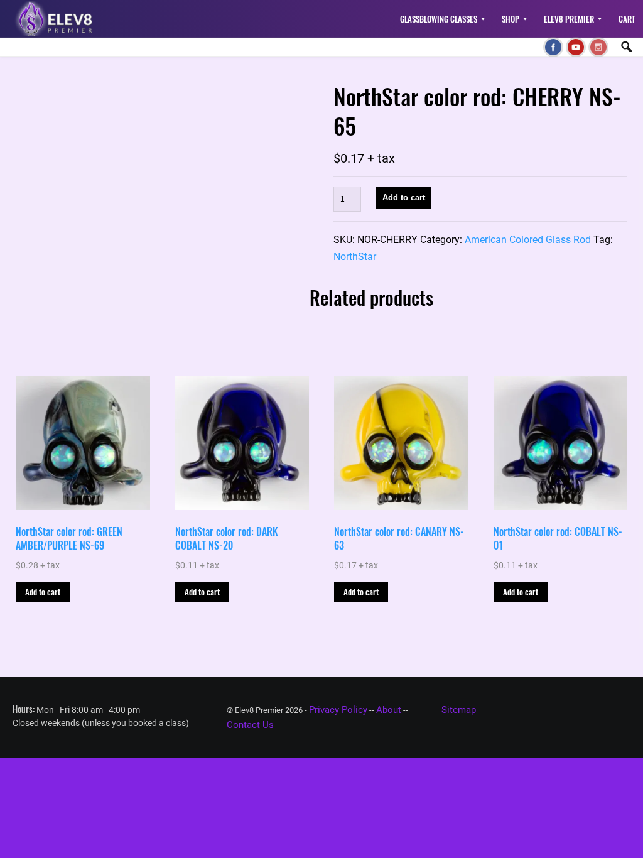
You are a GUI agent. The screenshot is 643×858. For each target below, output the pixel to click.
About (388, 709)
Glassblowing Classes (438, 19)
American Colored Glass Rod (528, 240)
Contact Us (250, 724)
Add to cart (403, 197)
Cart (627, 19)
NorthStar (354, 257)
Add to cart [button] (42, 591)
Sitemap (458, 709)
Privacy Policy (338, 709)
